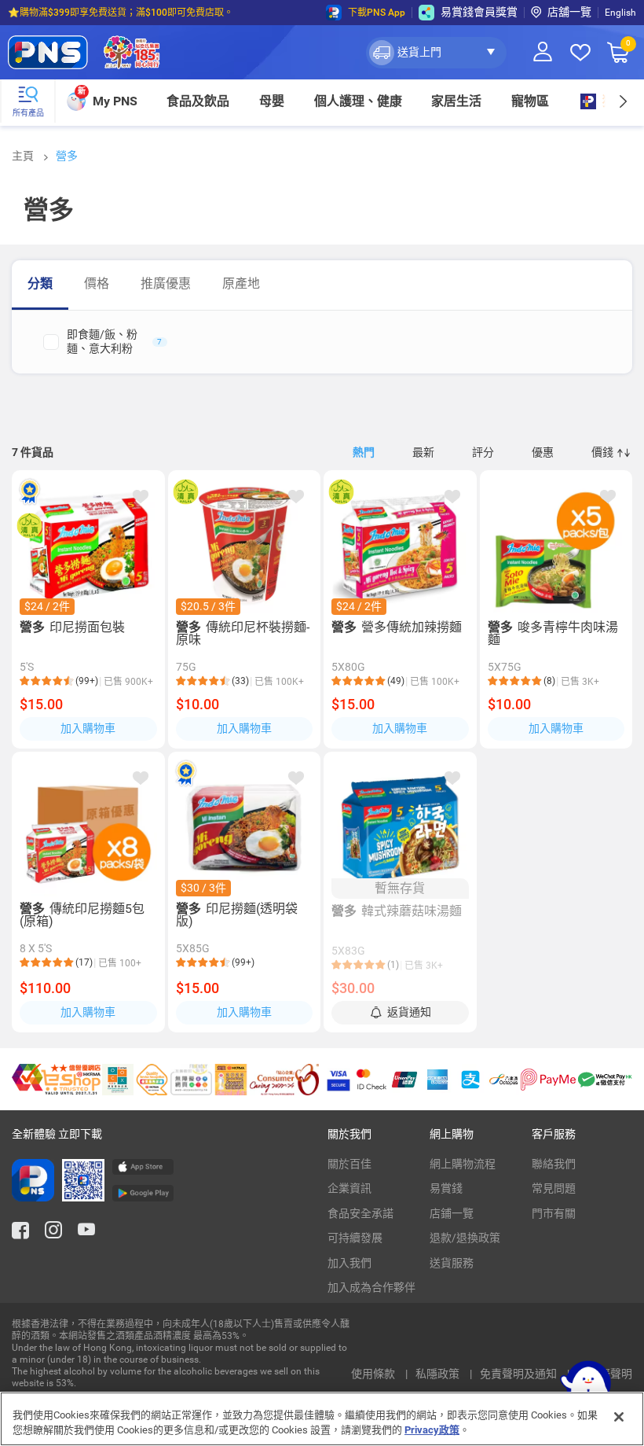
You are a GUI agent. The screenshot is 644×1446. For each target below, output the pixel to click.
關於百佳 (349, 1163)
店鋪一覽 (452, 1213)
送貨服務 (452, 1263)
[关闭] (619, 1417)
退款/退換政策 (465, 1237)
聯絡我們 (554, 1163)
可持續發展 (354, 1237)
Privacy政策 (431, 1430)
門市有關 (554, 1213)
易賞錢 (446, 1188)
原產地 (241, 283)
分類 (40, 283)
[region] (322, 1419)
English (620, 12)
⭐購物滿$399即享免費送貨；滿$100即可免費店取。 (120, 12)
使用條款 (374, 1373)
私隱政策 (438, 1373)
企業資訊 (349, 1188)
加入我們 (349, 1263)
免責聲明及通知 (519, 1373)
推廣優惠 (166, 283)
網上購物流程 (463, 1163)
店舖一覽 (569, 12)
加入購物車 (87, 728)
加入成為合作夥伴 (371, 1287)
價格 (96, 283)
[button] (436, 52)
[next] (622, 101)
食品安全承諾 (360, 1213)
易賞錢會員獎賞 (479, 12)
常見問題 (554, 1188)
